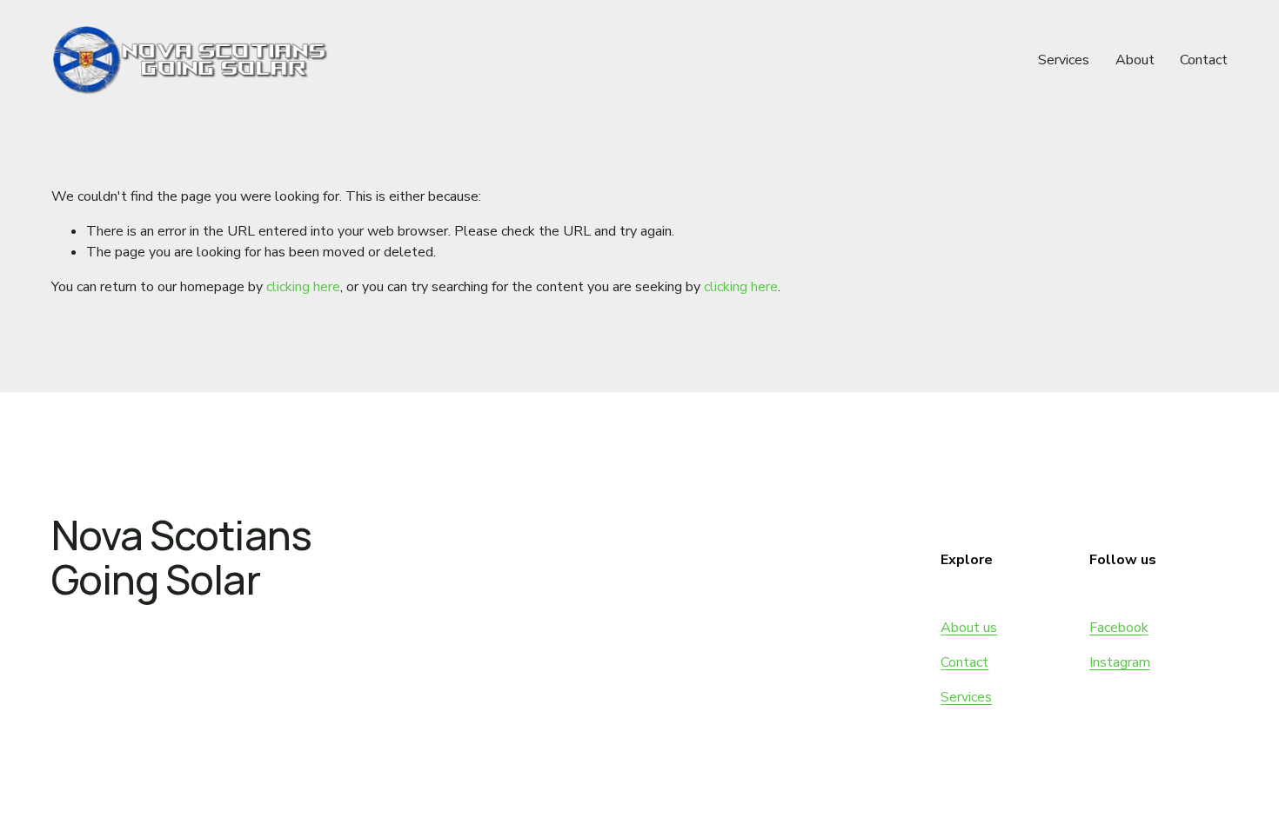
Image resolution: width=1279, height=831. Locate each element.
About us (969, 627)
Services (1063, 60)
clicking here (303, 286)
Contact (1204, 60)
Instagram (1119, 662)
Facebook (1118, 627)
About (1135, 60)
